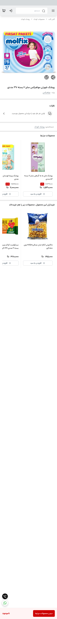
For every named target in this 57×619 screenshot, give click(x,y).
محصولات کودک (39, 19)
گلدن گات (51, 19)
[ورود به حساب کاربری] (11, 11)
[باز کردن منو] (52, 10)
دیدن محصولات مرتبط (44, 613)
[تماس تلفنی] (5, 596)
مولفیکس (46, 92)
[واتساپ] (5, 603)
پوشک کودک (25, 19)
